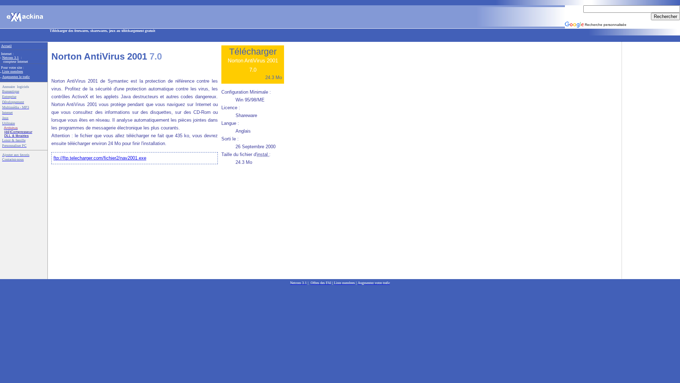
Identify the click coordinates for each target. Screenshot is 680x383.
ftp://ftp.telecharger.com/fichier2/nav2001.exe (99, 158)
